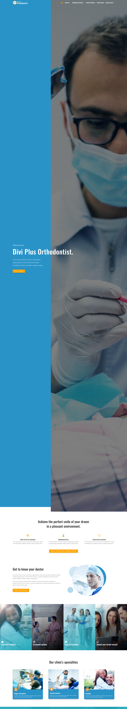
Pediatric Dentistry (90, 2)
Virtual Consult (100, 2)
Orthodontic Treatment (77, 2)
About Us (67, 2)
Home (62, 2)
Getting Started (109, 2)
